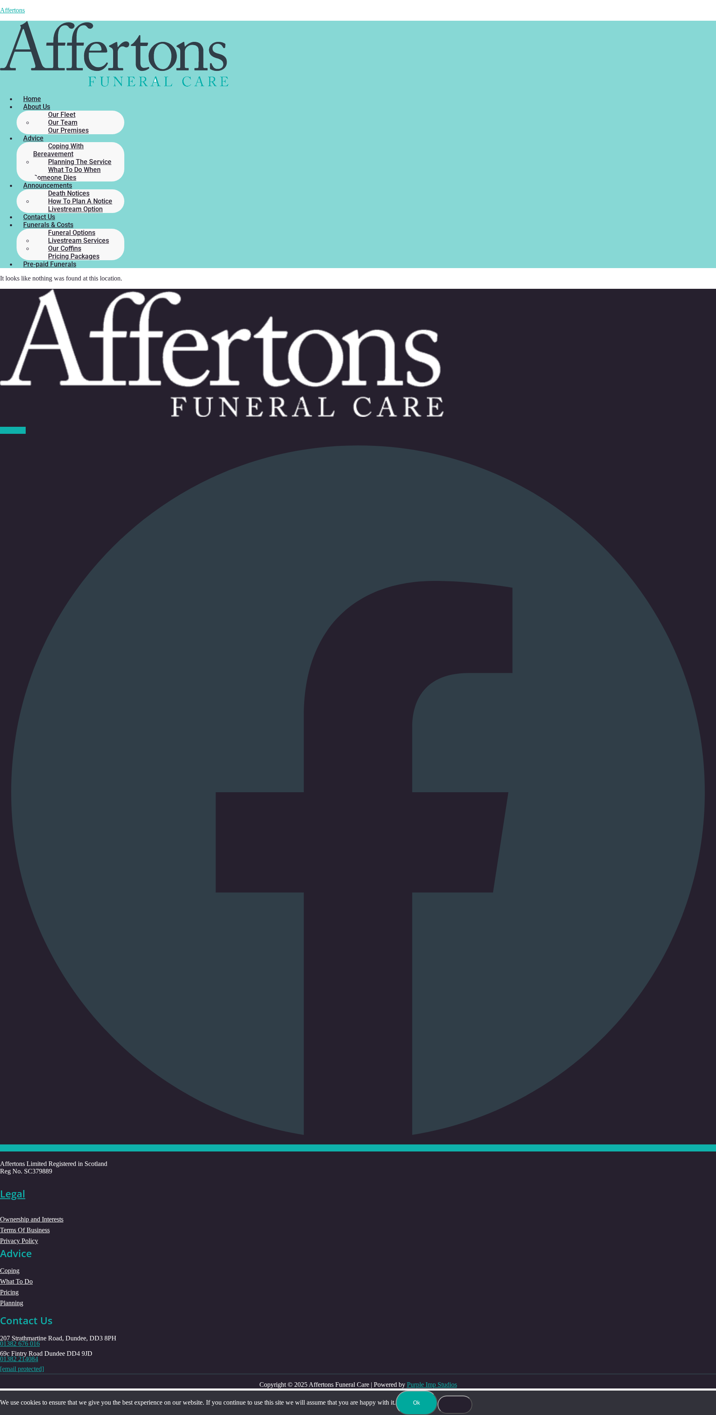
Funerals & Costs (48, 225)
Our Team (62, 122)
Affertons (12, 10)
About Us (36, 107)
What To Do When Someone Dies (67, 173)
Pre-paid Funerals (49, 264)
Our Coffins (64, 248)
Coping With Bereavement (58, 150)
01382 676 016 (20, 1343)
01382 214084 (19, 1358)
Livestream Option (75, 209)
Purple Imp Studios (432, 1384)
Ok (416, 1403)
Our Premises (68, 130)
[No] (455, 1405)
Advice (33, 138)
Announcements (47, 185)
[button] (364, 107)
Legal (12, 1193)
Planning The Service (79, 162)
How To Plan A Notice (80, 201)
